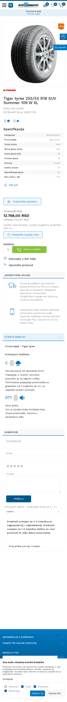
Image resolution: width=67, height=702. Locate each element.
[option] (33, 12)
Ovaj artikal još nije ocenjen (24, 546)
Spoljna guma (13, 108)
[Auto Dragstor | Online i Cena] (28, 4)
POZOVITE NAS (33, 11)
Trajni (28, 686)
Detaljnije (8, 679)
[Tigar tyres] (9, 90)
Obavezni (14, 686)
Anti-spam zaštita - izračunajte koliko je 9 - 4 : (30, 507)
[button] (11, 5)
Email (9, 453)
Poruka (10, 474)
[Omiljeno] (52, 5)
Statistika (43, 686)
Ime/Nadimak (13, 441)
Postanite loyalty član (25, 234)
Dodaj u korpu (32, 249)
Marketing (14, 691)
